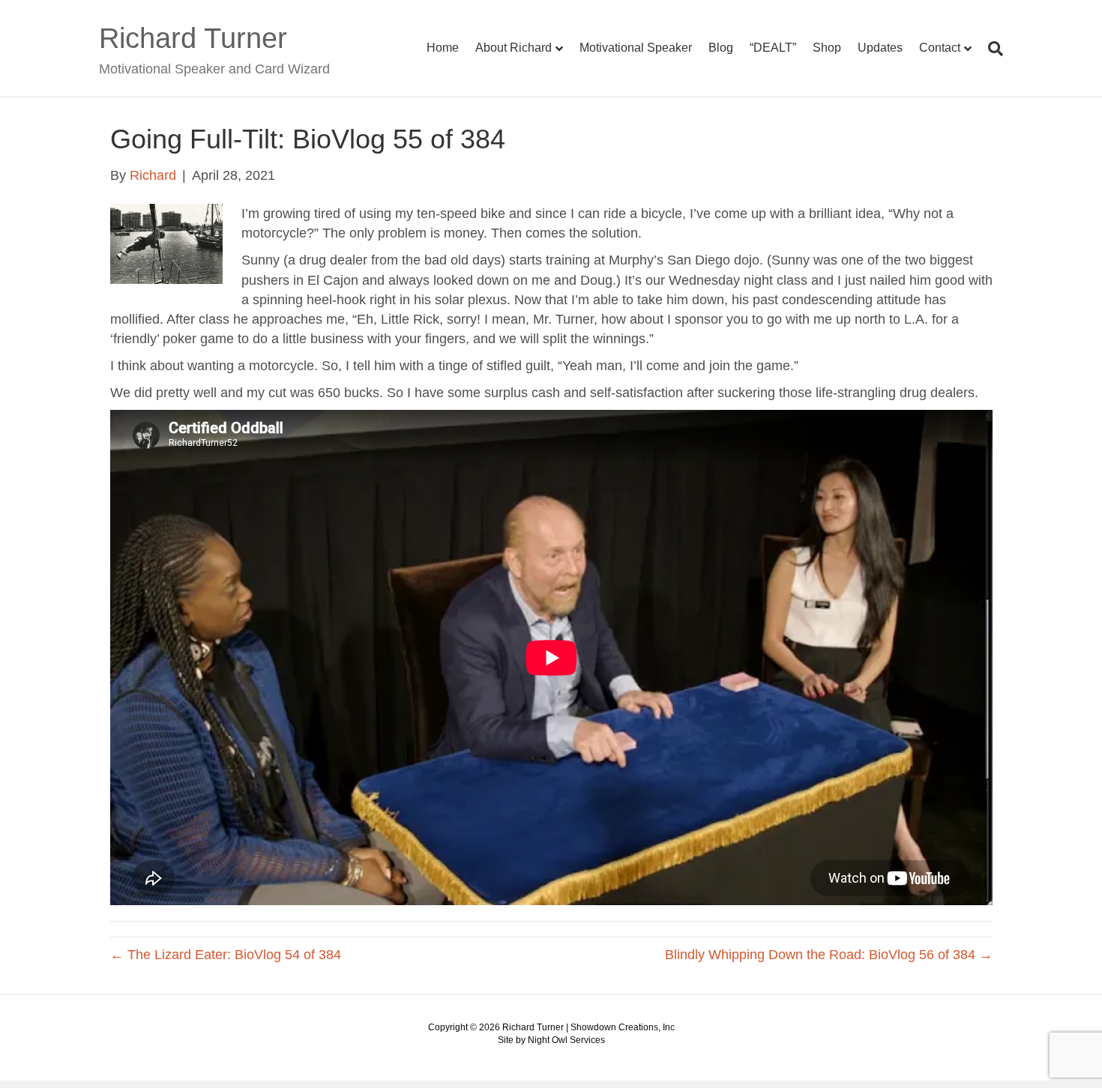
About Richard (513, 47)
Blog (720, 47)
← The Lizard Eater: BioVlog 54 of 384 (225, 954)
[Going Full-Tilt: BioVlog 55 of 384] (166, 243)
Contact (939, 47)
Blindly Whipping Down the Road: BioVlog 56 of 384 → (829, 954)
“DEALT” (773, 47)
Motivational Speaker (635, 47)
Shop (827, 47)
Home (443, 47)
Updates (880, 47)
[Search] (991, 48)
